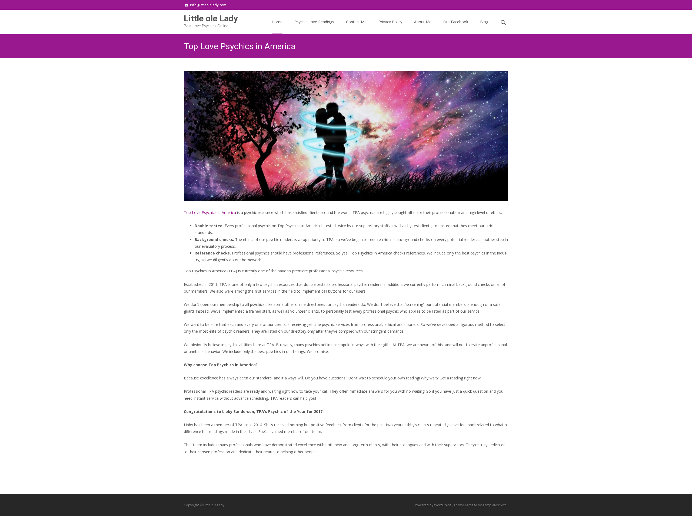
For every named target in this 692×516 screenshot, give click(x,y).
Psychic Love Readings (314, 21)
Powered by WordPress (433, 505)
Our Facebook (455, 21)
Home (277, 21)
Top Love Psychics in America (210, 212)
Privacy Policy (390, 21)
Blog (484, 21)
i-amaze (471, 505)
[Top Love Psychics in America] (346, 136)
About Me (422, 21)
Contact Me (356, 21)
